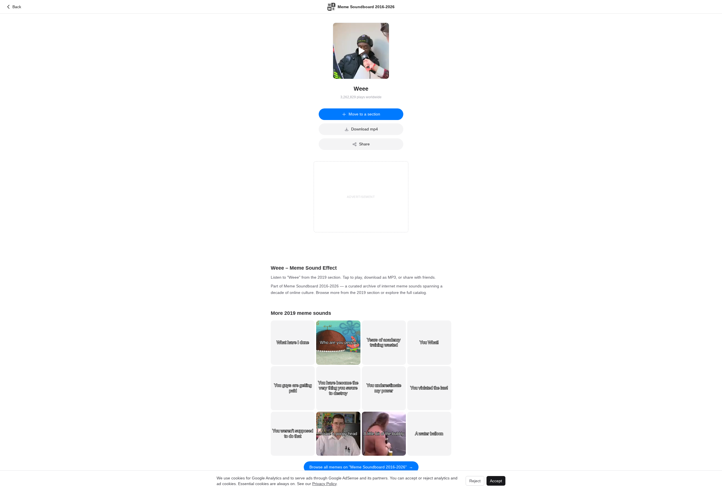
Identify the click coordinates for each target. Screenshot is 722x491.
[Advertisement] (361, 197)
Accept (496, 481)
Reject (475, 481)
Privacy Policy (324, 483)
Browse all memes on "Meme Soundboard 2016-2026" (361, 467)
